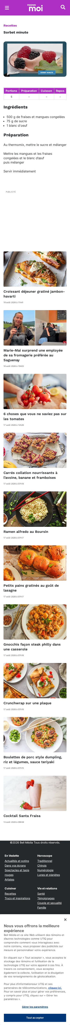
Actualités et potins (17, 860)
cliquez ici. (55, 987)
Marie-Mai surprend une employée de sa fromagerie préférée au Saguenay (33, 355)
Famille (41, 907)
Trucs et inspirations (17, 898)
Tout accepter (35, 1017)
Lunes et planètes (48, 874)
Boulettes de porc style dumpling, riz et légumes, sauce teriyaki (33, 759)
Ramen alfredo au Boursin (26, 532)
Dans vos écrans (15, 865)
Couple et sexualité (49, 903)
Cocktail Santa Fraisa (22, 816)
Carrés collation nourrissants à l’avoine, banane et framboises (30, 475)
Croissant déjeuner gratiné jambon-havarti (34, 293)
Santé (41, 893)
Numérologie (45, 870)
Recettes (10, 25)
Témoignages (45, 898)
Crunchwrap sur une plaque (27, 703)
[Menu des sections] (7, 8)
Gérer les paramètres (35, 1006)
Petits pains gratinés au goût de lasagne (31, 587)
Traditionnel (44, 860)
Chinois (41, 865)
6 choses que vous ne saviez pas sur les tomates (35, 416)
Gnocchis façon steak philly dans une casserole (32, 646)
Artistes (9, 879)
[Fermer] (65, 919)
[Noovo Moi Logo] (35, 7)
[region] (35, 969)
